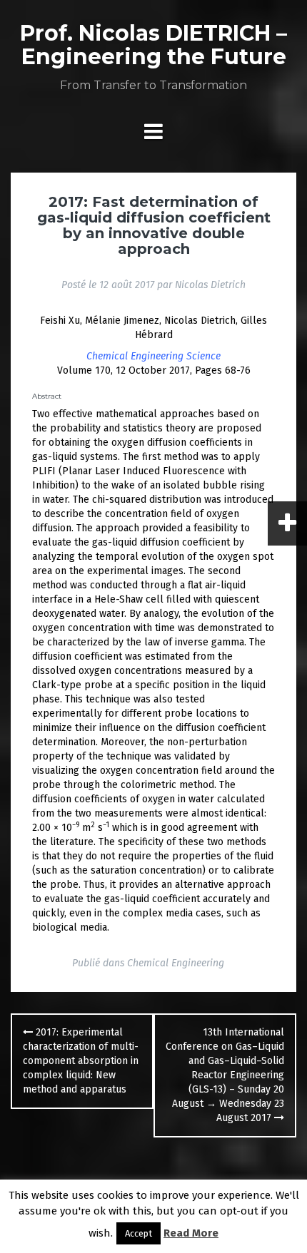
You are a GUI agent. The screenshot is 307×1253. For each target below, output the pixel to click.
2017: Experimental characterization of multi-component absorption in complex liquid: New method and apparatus (81, 1060)
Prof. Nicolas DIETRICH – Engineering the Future (153, 45)
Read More (190, 1233)
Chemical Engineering (175, 963)
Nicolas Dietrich (210, 285)
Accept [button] (138, 1233)
